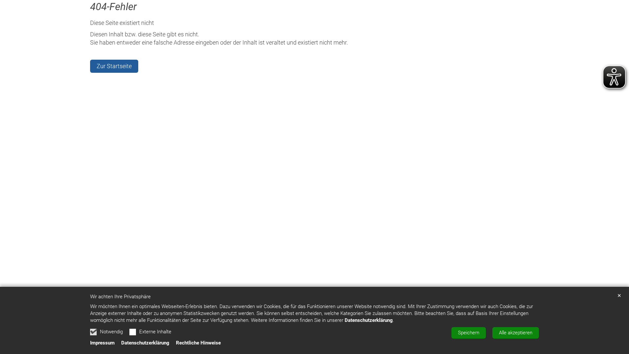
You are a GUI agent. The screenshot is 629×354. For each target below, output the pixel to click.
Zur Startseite (114, 66)
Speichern (468, 333)
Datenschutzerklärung (369, 320)
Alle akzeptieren (515, 333)
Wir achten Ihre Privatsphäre (120, 297)
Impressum (102, 343)
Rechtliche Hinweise (198, 343)
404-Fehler (113, 7)
